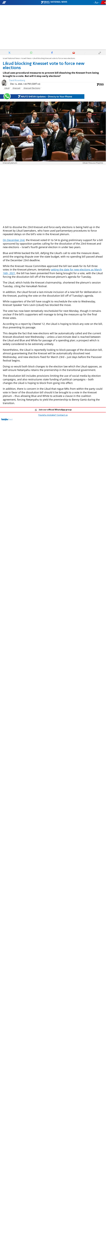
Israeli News (26, 58)
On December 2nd (13, 240)
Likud (6, 88)
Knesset (16, 88)
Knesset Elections (32, 88)
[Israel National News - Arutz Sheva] (54, 2)
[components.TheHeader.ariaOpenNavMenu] (17, 2)
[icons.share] (103, 2)
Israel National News (11, 58)
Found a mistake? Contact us (53, 415)
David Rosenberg (17, 81)
